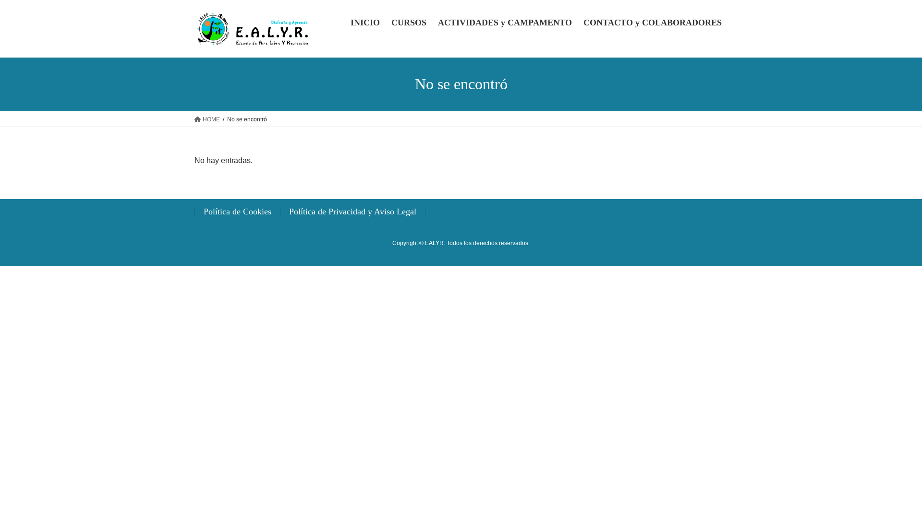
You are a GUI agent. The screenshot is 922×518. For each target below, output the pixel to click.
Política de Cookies (237, 211)
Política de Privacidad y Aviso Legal (352, 211)
